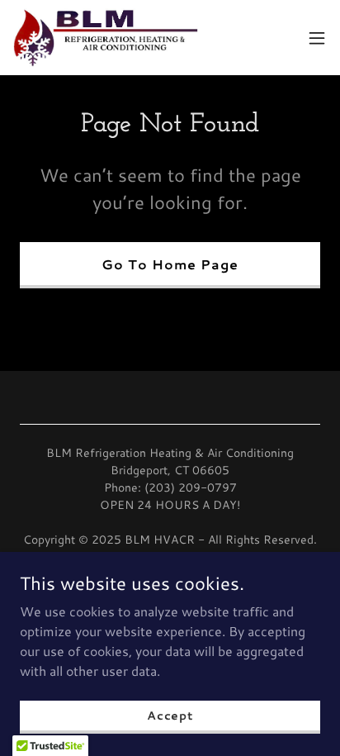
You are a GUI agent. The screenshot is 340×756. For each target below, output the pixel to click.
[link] (105, 38)
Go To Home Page (170, 263)
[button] (316, 38)
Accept (170, 714)
